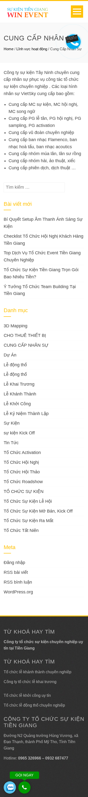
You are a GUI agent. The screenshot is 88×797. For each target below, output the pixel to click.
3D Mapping (15, 325)
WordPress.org (18, 591)
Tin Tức (11, 442)
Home (8, 49)
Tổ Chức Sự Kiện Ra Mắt (28, 520)
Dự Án (10, 355)
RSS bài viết (16, 572)
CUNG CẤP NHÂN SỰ (26, 345)
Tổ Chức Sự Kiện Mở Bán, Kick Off (38, 511)
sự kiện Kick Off (19, 432)
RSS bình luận (18, 582)
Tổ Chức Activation (22, 452)
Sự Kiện (12, 423)
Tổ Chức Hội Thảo (22, 471)
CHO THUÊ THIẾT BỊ (25, 335)
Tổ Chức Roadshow (23, 481)
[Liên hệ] (72, 38)
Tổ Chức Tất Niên (21, 530)
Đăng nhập (14, 562)
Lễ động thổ (15, 364)
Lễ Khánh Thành (20, 394)
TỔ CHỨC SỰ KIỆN (24, 491)
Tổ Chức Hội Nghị (21, 462)
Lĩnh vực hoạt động (31, 49)
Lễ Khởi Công (17, 403)
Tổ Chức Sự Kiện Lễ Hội (28, 501)
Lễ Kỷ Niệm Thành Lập (26, 413)
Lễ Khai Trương (19, 384)
